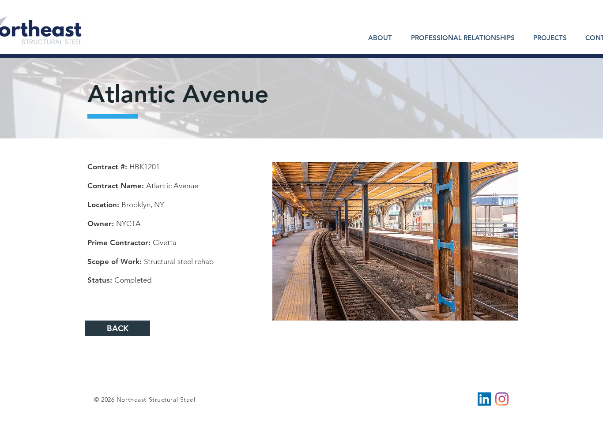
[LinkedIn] (484, 399)
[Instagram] (502, 399)
